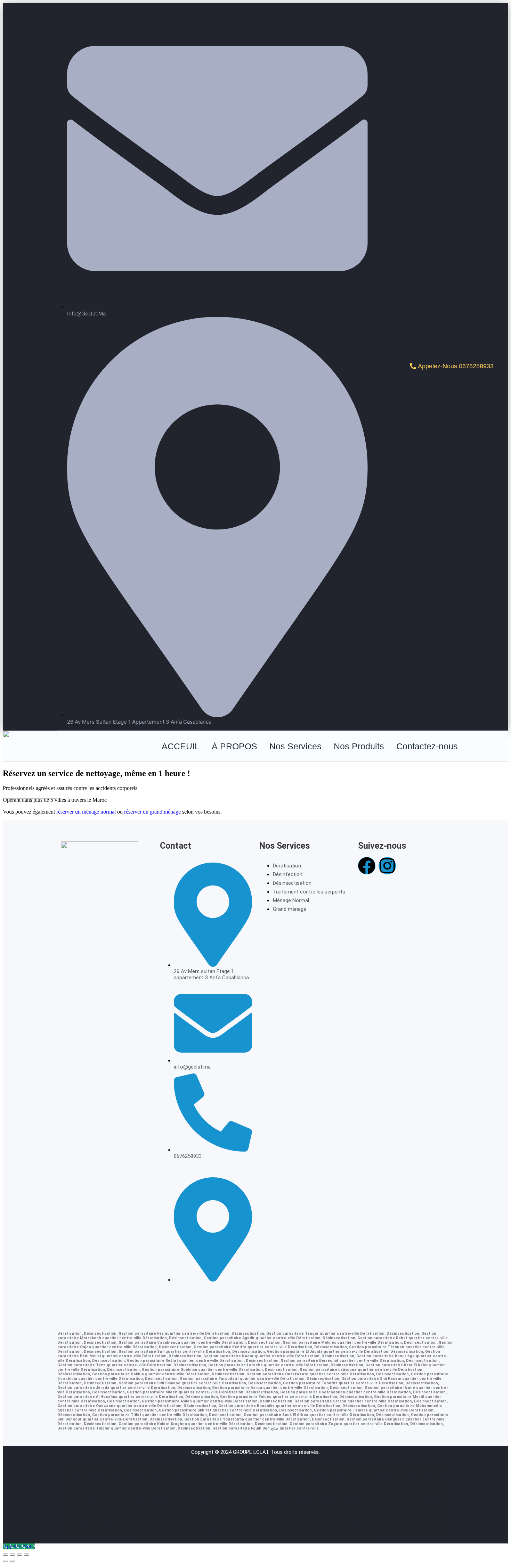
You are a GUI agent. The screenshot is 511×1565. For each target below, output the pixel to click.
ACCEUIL (181, 746)
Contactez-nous (427, 746)
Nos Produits (359, 746)
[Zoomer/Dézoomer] (5, 1555)
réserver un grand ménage (152, 812)
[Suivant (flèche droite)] (12, 1561)
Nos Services (295, 746)
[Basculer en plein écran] (12, 1555)
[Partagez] (19, 1555)
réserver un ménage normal (86, 812)
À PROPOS (234, 746)
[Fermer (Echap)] (26, 1555)
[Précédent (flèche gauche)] (5, 1561)
